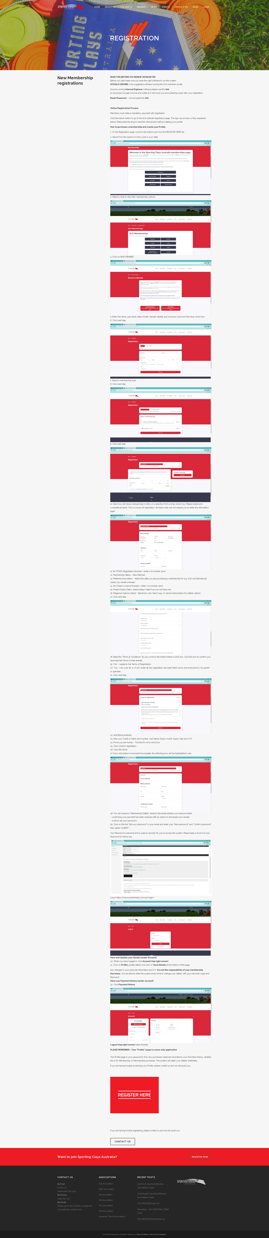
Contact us (78, 1206)
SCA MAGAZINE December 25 (151, 1219)
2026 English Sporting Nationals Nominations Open (151, 1195)
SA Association (105, 1195)
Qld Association (106, 1184)
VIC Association (106, 1205)
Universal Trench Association (112, 1216)
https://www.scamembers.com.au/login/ (135, 897)
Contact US (123, 1141)
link (167, 89)
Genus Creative (143, 1234)
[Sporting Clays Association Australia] (191, 1196)
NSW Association (106, 1189)
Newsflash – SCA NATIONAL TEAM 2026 (153, 1211)
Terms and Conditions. (158, 1234)
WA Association (106, 1200)
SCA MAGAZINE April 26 (148, 1203)
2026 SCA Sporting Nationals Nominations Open (150, 1186)
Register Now (200, 1157)
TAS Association (106, 1211)
